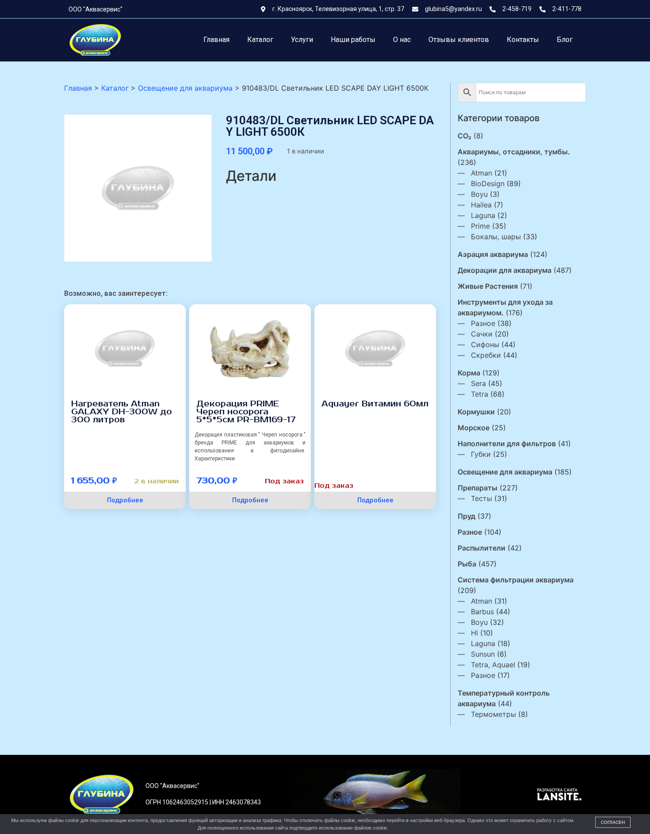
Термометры (493, 714)
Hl (474, 632)
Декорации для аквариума (504, 270)
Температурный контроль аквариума (504, 698)
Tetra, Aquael (493, 664)
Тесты (481, 498)
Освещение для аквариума (505, 471)
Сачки (482, 333)
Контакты (523, 39)
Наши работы (353, 39)
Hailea (481, 204)
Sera (478, 383)
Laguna (483, 215)
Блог (565, 39)
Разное (483, 323)
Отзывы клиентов (458, 39)
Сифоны (485, 344)
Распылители (481, 547)
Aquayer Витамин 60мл (374, 404)
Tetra (479, 394)
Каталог (260, 39)
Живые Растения (488, 286)
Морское (473, 427)
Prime (480, 226)
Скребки (486, 355)
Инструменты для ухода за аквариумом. (505, 307)
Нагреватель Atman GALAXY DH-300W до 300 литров (121, 412)
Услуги (302, 39)
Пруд (466, 516)
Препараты (477, 487)
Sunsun (483, 654)
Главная (216, 39)
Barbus (482, 611)
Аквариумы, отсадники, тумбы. (514, 151)
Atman (481, 172)
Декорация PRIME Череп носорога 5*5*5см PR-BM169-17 (246, 412)
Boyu (479, 194)
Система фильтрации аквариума (516, 579)
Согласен (613, 822)
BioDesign (488, 183)
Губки (481, 454)
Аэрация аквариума (493, 254)
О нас (402, 39)
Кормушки (476, 411)
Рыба (467, 563)
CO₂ (464, 135)
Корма (469, 372)
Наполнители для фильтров (507, 443)
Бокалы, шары (496, 236)
